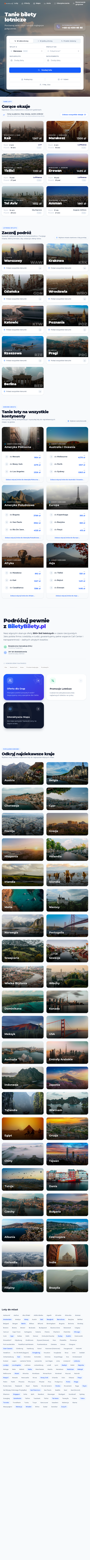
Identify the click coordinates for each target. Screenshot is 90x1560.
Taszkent (37, 1398)
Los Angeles (16, 1365)
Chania (47, 1332)
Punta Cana (7, 1386)
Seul (65, 1390)
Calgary (77, 1328)
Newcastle (25, 1377)
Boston (5, 1328)
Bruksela (32, 1328)
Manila (50, 1369)
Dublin (68, 1336)
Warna (74, 1402)
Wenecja (19, 1407)
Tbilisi (46, 1398)
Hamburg (30, 1348)
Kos (67, 1357)
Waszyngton (7, 1407)
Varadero (55, 1402)
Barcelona (60, 1319)
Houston (47, 1353)
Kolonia (47, 1357)
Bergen (15, 1323)
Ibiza (66, 1353)
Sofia (25, 1394)
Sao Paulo (47, 1390)
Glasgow (72, 1344)
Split (32, 1394)
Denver (35, 1336)
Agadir (49, 1315)
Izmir (74, 1353)
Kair (18, 1357)
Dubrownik (79, 1336)
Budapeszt (43, 1328)
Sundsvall (72, 1394)
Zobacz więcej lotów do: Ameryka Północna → (23, 479)
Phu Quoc (31, 1382)
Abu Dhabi (26, 1315)
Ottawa (71, 1377)
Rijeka (35, 1386)
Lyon (56, 1365)
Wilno (37, 1407)
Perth (13, 1382)
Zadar (45, 1407)
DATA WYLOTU (15, 56)
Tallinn (27, 1398)
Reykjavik (18, 1386)
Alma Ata (68, 1315)
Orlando (55, 1377)
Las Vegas (49, 1361)
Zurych (63, 1407)
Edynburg (18, 1340)
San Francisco (35, 1390)
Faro (54, 1340)
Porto (68, 1382)
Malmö (21, 1369)
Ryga (77, 1386)
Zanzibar (54, 1407)
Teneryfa (65, 1398)
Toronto (6, 1402)
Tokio (82, 1398)
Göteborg (19, 1348)
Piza (49, 1382)
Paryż (80, 1377)
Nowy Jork (44, 1377)
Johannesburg (8, 1357)
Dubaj (60, 1336)
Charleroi (56, 1332)
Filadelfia (63, 1340)
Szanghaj (6, 1398)
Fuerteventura (42, 1344)
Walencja (65, 1402)
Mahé (72, 1365)
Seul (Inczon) (75, 1390)
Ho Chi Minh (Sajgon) (21, 1353)
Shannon (6, 1394)
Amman (77, 1315)
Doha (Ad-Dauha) (48, 1336)
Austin (34, 1319)
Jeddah (82, 1353)
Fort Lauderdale (9, 1344)
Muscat (68, 1373)
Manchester (40, 1369)
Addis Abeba (38, 1315)
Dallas (19, 1336)
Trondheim (17, 1402)
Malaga (5, 1369)
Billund (40, 1323)
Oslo (63, 1377)
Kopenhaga (58, 1357)
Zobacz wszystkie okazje (72, 115)
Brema (14, 1328)
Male (14, 1369)
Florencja (73, 1340)
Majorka (81, 1365)
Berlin (23, 1323)
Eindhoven (29, 1340)
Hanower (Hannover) (52, 1348)
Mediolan (70, 1369)
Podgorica (58, 1382)
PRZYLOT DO (51, 47)
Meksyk (80, 1369)
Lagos (14, 1361)
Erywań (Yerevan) (43, 1340)
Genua (62, 1344)
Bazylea (71, 1319)
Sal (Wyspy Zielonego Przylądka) (15, 1390)
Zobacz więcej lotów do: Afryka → (22, 596)
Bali (41, 1319)
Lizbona (77, 1361)
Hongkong (36, 1353)
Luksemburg (38, 1365)
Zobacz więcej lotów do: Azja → (67, 596)
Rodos (58, 1386)
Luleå (49, 1365)
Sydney (82, 1394)
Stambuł (41, 1394)
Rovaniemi (68, 1386)
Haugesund (68, 1348)
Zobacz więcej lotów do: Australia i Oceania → (67, 479)
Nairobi (77, 1373)
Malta (30, 1369)
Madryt (64, 1365)
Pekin (5, 1382)
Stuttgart (61, 1394)
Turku (26, 1402)
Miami (17, 1373)
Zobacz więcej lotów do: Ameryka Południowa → (23, 538)
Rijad (28, 1386)
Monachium (47, 1373)
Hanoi (39, 1348)
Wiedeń (28, 1407)
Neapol (5, 1377)
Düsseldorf (7, 1340)
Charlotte (67, 1332)
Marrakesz (59, 1369)
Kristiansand (77, 1357)
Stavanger (51, 1394)
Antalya (18, 1319)
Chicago (77, 1332)
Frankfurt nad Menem (25, 1344)
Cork (5, 1336)
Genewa (54, 1344)
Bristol (22, 1328)
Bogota (61, 1323)
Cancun (6, 1332)
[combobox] (26, 51)
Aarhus (16, 1315)
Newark (15, 1377)
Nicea (35, 1377)
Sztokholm (17, 1398)
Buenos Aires (55, 1328)
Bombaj (80, 1323)
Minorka (26, 1373)
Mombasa (35, 1373)
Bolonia (71, 1323)
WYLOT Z (13, 47)
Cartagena (28, 1332)
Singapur (16, 1394)
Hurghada (57, 1353)
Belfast (80, 1319)
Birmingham (51, 1323)
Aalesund (6, 1315)
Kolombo (27, 1357)
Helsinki (79, 1348)
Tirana (74, 1398)
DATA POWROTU (52, 56)
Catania (38, 1332)
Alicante (58, 1315)
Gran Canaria (7, 1348)
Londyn (5, 1365)
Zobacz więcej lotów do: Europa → (67, 538)
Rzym (84, 1386)
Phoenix (21, 1382)
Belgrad (6, 1323)
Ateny (26, 1319)
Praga (76, 1382)
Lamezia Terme (25, 1361)
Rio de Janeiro (46, 1386)
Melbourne (7, 1373)
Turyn (34, 1402)
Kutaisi (5, 1361)
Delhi (27, 1336)
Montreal (58, 1373)
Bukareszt (67, 1328)
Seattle (57, 1390)
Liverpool (66, 1361)
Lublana (27, 1365)
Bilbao (31, 1323)
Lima (58, 1361)
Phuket (41, 1382)
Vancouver (44, 1402)
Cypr (12, 1336)
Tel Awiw (55, 1398)
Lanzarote (38, 1361)
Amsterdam (7, 1319)
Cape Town (16, 1332)
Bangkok (50, 1319)
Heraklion (6, 1353)
